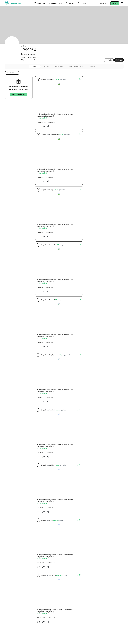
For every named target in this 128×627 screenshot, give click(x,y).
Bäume (35, 66)
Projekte (83, 3)
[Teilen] (48, 126)
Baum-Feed (41, 3)
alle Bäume (10, 73)
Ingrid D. (51, 465)
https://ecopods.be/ (29, 54)
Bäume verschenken (18, 94)
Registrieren (103, 3)
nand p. (51, 190)
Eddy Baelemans (54, 355)
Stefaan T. (52, 300)
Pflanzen (71, 3)
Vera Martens (53, 245)
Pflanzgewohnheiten (76, 66)
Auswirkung (59, 66)
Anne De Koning (53, 135)
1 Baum (57, 80)
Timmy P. (51, 80)
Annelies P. (52, 410)
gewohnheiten (56, 3)
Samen (46, 66)
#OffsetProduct (42, 118)
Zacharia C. (52, 575)
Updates (92, 66)
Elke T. (51, 520)
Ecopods (43, 80)
